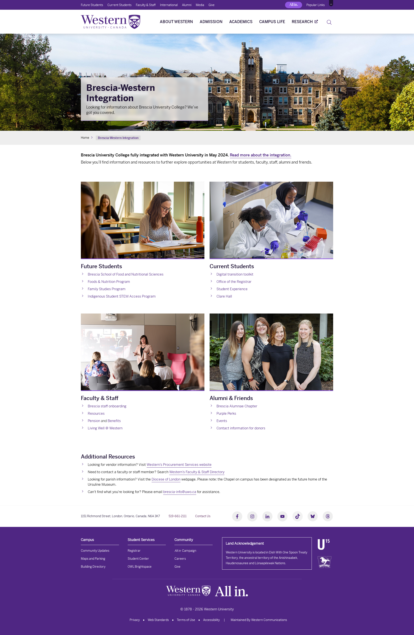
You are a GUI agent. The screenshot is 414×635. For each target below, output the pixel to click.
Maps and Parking (93, 559)
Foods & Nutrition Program (109, 281)
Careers (180, 559)
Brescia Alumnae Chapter (236, 406)
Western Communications (269, 620)
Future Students (92, 5)
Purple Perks (226, 413)
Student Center (138, 559)
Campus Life (272, 21)
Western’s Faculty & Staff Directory (196, 472)
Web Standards (158, 620)
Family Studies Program (106, 289)
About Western (176, 21)
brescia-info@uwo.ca (179, 492)
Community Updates (95, 551)
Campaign (185, 551)
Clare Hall (224, 296)
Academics (240, 21)
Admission (211, 21)
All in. (293, 5)
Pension (94, 421)
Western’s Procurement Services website (179, 464)
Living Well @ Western (105, 428)
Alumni (186, 5)
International (169, 5)
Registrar (134, 551)
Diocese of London (166, 479)
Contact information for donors (240, 428)
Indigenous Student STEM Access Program (122, 296)
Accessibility (211, 620)
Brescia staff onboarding (107, 406)
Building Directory (93, 567)
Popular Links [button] (315, 5)
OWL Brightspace (140, 567)
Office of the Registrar (233, 281)
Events (221, 421)
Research (302, 21)
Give (212, 5)
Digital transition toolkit (234, 274)
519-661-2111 (178, 516)
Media (200, 5)
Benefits (114, 421)
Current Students (119, 5)
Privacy (135, 620)
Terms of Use (186, 620)
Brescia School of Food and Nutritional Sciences (125, 274)
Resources (96, 413)
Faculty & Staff (146, 5)
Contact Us (202, 516)
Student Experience (232, 289)
